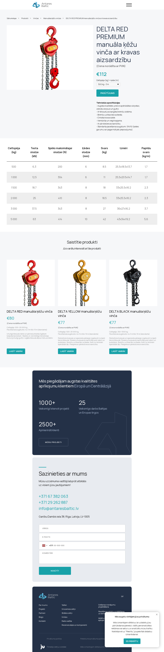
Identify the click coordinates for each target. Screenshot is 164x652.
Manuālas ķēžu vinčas (52, 18)
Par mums (43, 605)
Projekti (42, 609)
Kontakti (42, 621)
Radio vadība (67, 621)
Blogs (41, 617)
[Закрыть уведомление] (156, 614)
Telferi (64, 605)
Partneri (42, 613)
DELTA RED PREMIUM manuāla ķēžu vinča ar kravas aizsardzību (91, 18)
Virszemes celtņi (69, 609)
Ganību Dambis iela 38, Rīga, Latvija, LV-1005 (64, 516)
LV (122, 596)
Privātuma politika (54, 638)
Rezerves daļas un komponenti (74, 625)
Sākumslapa (11, 18)
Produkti (24, 18)
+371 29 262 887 (53, 502)
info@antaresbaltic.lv (59, 508)
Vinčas (36, 18)
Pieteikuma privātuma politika (92, 638)
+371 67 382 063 (53, 496)
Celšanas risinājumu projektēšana (106, 606)
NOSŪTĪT (55, 571)
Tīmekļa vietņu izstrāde (56, 647)
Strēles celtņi (67, 613)
